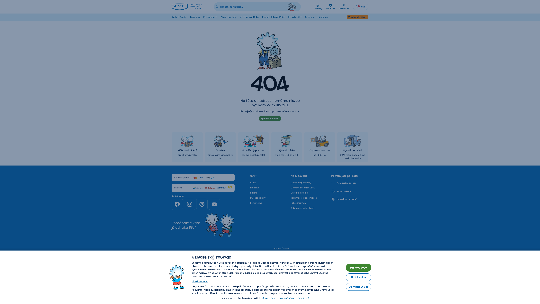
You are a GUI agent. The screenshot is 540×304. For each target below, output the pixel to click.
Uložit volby (358, 277)
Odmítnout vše (358, 287)
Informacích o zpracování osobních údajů (285, 298)
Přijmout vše (358, 267)
